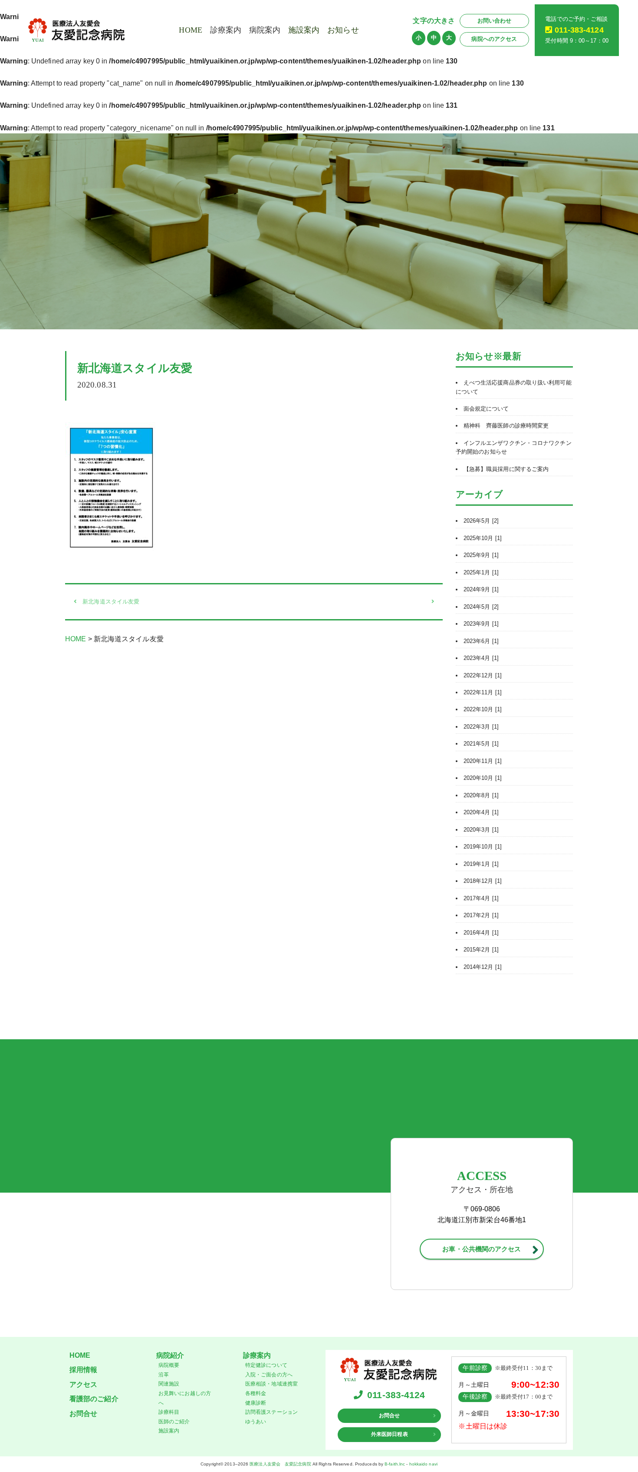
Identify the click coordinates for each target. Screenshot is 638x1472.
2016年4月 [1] (481, 932)
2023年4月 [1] (481, 658)
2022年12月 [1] (483, 675)
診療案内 (225, 30)
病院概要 (168, 1365)
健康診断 (255, 1403)
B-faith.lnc (395, 1464)
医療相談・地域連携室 (271, 1384)
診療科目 (168, 1412)
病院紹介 (170, 1355)
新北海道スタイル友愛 (110, 601)
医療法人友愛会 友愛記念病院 (280, 1464)
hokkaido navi (423, 1464)
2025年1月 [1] (481, 572)
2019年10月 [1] (483, 846)
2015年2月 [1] (481, 949)
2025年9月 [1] (481, 555)
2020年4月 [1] (481, 812)
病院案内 (264, 30)
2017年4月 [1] (481, 898)
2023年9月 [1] (481, 623)
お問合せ (83, 1413)
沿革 (163, 1375)
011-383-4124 (579, 30)
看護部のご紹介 (93, 1398)
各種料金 (255, 1393)
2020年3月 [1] (481, 829)
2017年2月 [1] (481, 915)
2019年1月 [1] (481, 864)
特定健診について (266, 1365)
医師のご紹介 (174, 1422)
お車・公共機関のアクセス (481, 1249)
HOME (190, 30)
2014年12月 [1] (483, 967)
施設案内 (303, 30)
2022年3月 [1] (481, 726)
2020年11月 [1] (483, 761)
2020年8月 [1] (481, 795)
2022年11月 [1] (483, 692)
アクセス (83, 1384)
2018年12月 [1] (483, 881)
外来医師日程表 (389, 1434)
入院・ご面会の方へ (269, 1375)
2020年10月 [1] (483, 778)
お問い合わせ (494, 20)
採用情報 (83, 1369)
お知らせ (342, 30)
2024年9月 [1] (481, 589)
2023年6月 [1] (481, 641)
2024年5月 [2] (481, 606)
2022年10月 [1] (483, 709)
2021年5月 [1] (481, 743)
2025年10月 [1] (483, 538)
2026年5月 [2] (481, 520)
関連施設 (168, 1384)
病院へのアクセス (494, 39)
